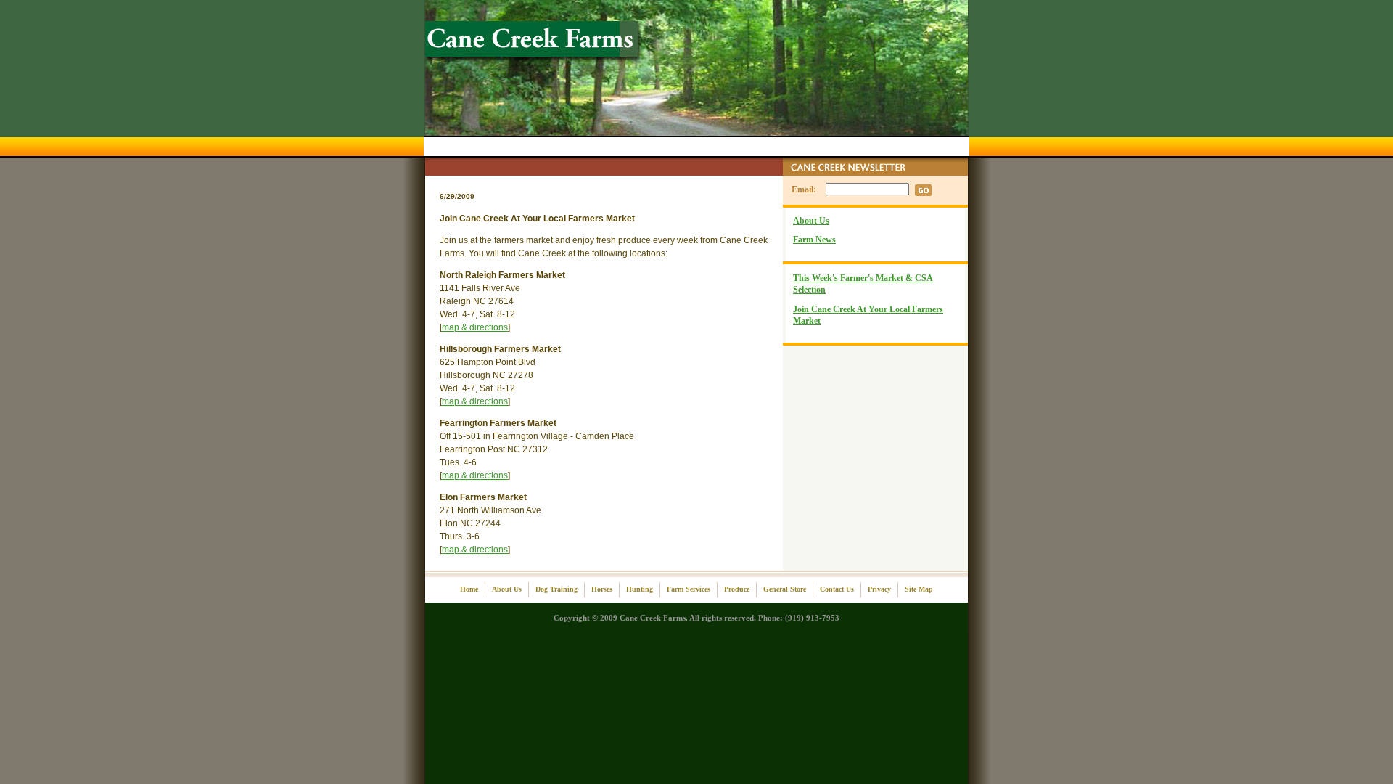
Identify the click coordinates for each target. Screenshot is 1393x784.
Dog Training (556, 589)
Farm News (814, 239)
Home (469, 589)
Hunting (639, 589)
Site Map (919, 589)
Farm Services (688, 589)
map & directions (475, 327)
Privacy (879, 589)
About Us (811, 221)
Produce (736, 589)
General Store (784, 589)
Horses (601, 589)
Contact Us (837, 589)
